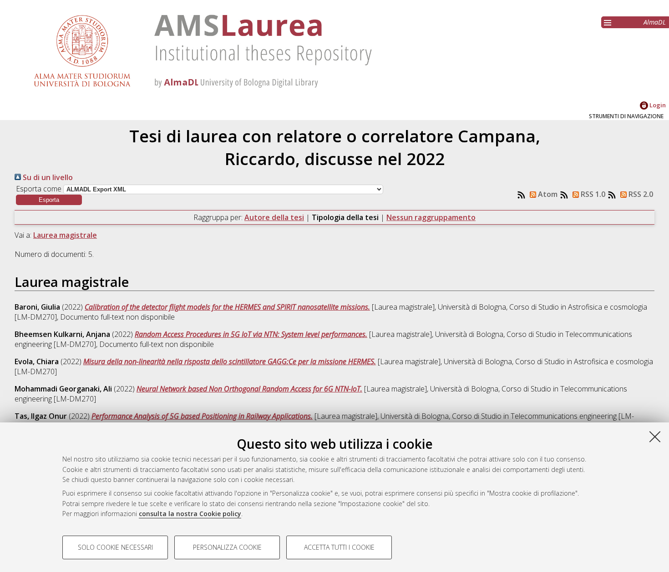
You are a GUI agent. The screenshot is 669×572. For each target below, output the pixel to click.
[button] (49, 200)
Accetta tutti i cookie (339, 547)
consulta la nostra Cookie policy (190, 513)
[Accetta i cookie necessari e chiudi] (655, 436)
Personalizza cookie (227, 547)
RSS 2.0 (640, 194)
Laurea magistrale (65, 235)
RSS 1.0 (592, 194)
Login (657, 105)
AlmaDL (655, 22)
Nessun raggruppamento (431, 217)
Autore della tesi (274, 217)
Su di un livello (47, 177)
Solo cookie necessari (115, 547)
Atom (547, 194)
